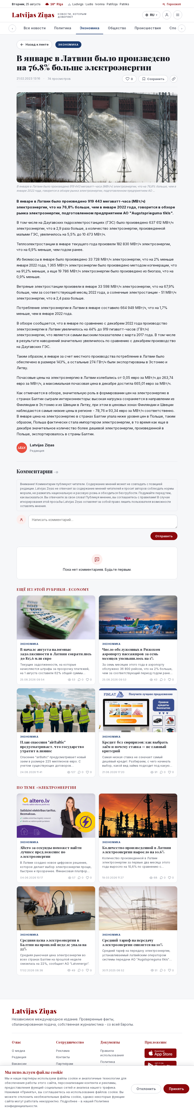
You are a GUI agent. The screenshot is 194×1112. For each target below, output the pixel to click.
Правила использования (112, 1053)
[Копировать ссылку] (173, 79)
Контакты (63, 1057)
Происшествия (148, 28)
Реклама (63, 1051)
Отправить (164, 536)
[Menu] (177, 14)
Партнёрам (64, 1063)
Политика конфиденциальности (116, 1064)
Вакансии (19, 1063)
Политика (62, 28)
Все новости (35, 28)
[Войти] (166, 14)
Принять (176, 1089)
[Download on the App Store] (160, 1053)
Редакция (19, 1057)
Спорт (175, 28)
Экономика (89, 28)
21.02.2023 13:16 (28, 78)
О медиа (18, 1051)
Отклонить (146, 1089)
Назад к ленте (37, 44)
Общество (117, 28)
